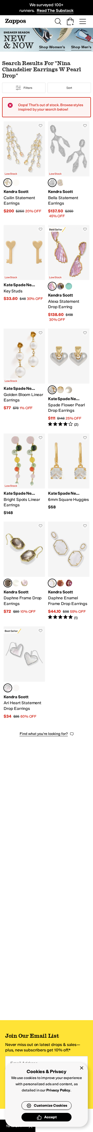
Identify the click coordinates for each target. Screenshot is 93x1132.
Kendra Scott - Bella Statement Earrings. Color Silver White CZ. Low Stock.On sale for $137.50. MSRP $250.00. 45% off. (68, 170)
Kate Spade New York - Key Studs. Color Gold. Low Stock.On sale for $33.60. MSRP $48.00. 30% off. (24, 273)
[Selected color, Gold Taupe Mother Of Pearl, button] (8, 583)
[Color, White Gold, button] (60, 390)
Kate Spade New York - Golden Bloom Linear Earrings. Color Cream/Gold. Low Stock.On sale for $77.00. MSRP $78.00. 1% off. (24, 378)
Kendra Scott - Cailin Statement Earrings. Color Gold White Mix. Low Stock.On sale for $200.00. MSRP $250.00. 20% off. (24, 170)
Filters (28, 88)
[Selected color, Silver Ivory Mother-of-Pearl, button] (8, 688)
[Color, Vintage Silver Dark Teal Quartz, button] (69, 286)
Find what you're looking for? (44, 734)
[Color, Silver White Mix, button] (16, 183)
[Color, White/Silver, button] (69, 390)
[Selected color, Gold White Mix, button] (8, 183)
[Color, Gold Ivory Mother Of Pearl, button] (16, 583)
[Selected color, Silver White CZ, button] (52, 183)
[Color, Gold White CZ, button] (60, 183)
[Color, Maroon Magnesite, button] (69, 583)
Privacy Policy (58, 1090)
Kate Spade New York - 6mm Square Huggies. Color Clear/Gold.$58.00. (68, 474)
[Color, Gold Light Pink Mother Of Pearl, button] (24, 583)
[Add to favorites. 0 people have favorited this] (40, 125)
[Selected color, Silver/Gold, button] (52, 390)
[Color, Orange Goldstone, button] (60, 583)
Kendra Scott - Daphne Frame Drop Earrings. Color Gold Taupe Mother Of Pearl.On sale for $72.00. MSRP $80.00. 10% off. (24, 571)
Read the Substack (55, 10)
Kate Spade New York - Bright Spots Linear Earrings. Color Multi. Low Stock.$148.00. (24, 474)
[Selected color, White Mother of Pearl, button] (52, 583)
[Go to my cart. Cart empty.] (70, 21)
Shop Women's (52, 47)
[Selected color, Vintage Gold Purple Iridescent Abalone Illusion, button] (52, 286)
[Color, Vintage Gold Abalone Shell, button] (60, 286)
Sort (69, 88)
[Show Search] (58, 21)
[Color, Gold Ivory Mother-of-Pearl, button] (16, 688)
